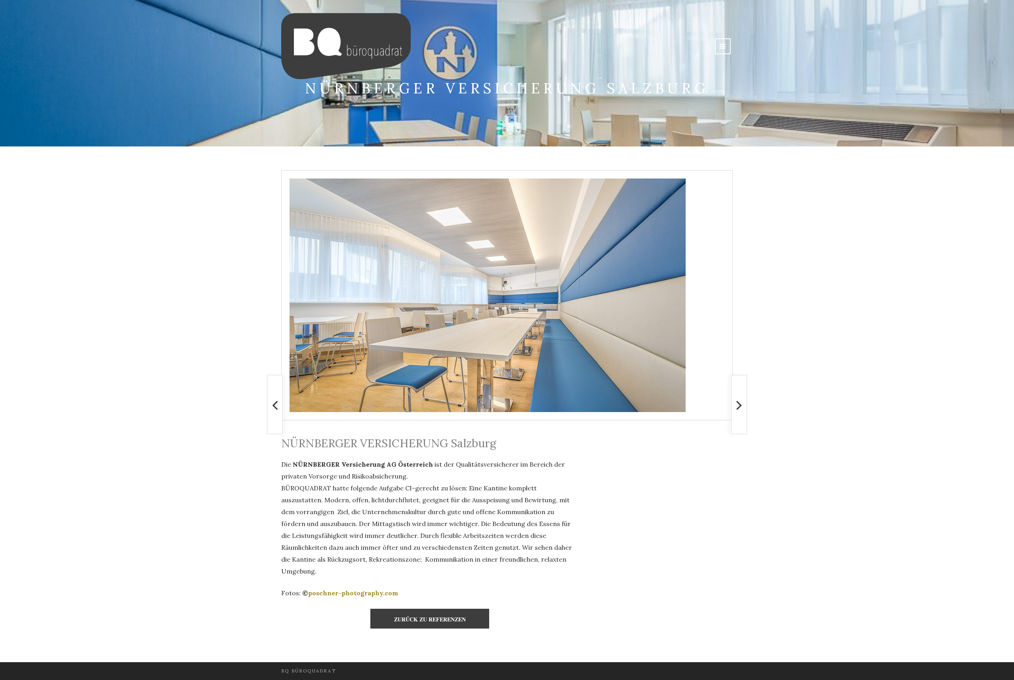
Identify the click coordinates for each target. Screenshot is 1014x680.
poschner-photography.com (353, 593)
